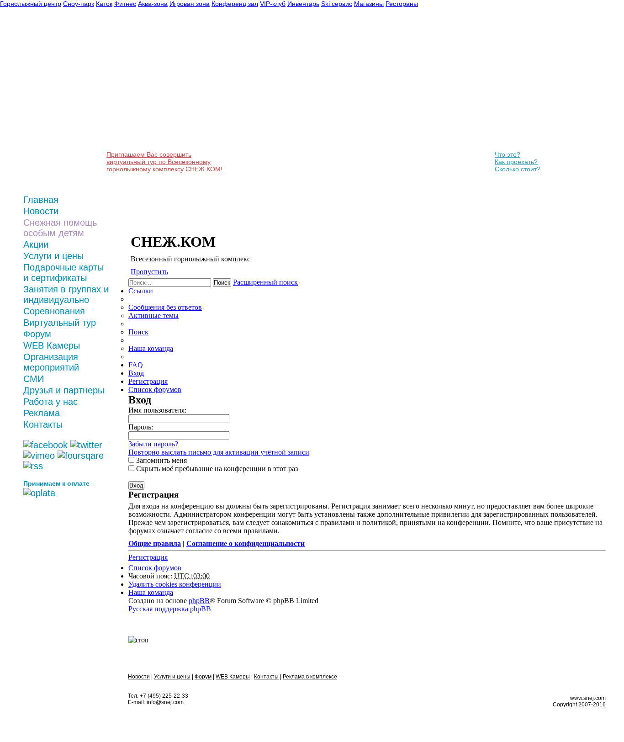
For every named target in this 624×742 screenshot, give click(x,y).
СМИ (33, 379)
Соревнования (54, 311)
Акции (35, 244)
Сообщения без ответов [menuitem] (165, 307)
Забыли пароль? (153, 444)
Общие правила (154, 543)
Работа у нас (50, 402)
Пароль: (140, 427)
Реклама (41, 413)
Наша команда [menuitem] (150, 348)
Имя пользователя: (157, 410)
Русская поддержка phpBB (169, 609)
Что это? (507, 154)
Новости (40, 211)
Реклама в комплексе (310, 676)
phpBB (199, 600)
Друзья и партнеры (63, 390)
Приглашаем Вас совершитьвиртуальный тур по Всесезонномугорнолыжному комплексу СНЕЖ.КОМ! (164, 162)
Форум (37, 334)
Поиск (222, 282)
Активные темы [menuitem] (153, 315)
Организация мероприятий (51, 362)
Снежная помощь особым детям (60, 227)
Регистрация (148, 557)
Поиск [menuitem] (138, 332)
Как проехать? (516, 161)
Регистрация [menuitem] (148, 381)
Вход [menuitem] (136, 373)
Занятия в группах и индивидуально (66, 294)
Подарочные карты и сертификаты (63, 272)
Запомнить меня (160, 460)
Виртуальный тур (59, 323)
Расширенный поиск (265, 282)
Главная (40, 200)
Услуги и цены (53, 256)
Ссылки (140, 291)
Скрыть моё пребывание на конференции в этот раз (216, 468)
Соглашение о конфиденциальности (245, 543)
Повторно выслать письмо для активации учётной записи (218, 452)
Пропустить (149, 272)
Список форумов (154, 568)
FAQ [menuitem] (135, 365)
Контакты (43, 424)
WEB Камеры (51, 345)
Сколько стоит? (517, 169)
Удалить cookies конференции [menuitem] (174, 584)
